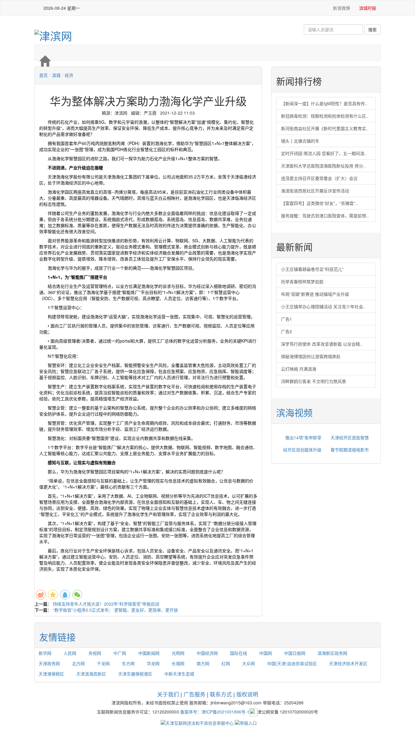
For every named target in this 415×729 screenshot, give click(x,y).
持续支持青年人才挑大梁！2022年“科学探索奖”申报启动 (106, 604)
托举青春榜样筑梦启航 (302, 281)
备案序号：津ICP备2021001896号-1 (214, 711)
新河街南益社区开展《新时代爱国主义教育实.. (325, 128)
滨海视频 (294, 412)
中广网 (119, 653)
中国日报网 (294, 653)
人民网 (69, 653)
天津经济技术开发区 (348, 663)
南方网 (203, 663)
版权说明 (247, 694)
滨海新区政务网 (332, 653)
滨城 (56, 75)
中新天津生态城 (179, 674)
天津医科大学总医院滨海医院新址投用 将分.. (323, 166)
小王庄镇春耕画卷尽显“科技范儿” (312, 269)
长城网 (178, 663)
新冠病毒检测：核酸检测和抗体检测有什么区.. (325, 116)
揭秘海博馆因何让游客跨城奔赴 (311, 356)
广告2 (286, 331)
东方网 (128, 663)
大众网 (248, 663)
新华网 (45, 653)
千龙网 (103, 663)
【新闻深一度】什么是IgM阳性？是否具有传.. (324, 103)
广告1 (286, 319)
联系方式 (221, 694)
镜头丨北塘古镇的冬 (300, 141)
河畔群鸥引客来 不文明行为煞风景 (313, 381)
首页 (43, 75)
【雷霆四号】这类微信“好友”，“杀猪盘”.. (319, 203)
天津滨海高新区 (91, 674)
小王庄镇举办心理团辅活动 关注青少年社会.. (323, 306)
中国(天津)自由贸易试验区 (292, 663)
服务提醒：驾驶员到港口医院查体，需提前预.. (325, 215)
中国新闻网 (148, 653)
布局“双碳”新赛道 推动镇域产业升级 (315, 294)
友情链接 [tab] (57, 636)
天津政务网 (49, 663)
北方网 (78, 663)
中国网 (265, 653)
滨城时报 (367, 8)
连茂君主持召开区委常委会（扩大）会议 (319, 178)
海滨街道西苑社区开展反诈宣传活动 (315, 191)
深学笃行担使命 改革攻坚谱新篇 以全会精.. (321, 344)
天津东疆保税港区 (135, 674)
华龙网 (153, 663)
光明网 (178, 653)
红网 (225, 663)
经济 (69, 75)
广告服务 (194, 694)
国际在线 (238, 653)
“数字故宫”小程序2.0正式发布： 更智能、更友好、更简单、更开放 (115, 610)
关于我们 (168, 694)
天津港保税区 (51, 674)
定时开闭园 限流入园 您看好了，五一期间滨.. (324, 153)
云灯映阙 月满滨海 (298, 369)
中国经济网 (207, 653)
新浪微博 (341, 8)
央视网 (94, 653)
